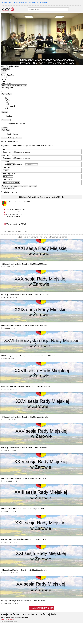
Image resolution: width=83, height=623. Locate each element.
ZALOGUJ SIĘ (33, 3)
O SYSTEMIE (6, 3)
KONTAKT (43, 3)
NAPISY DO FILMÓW (20, 3)
